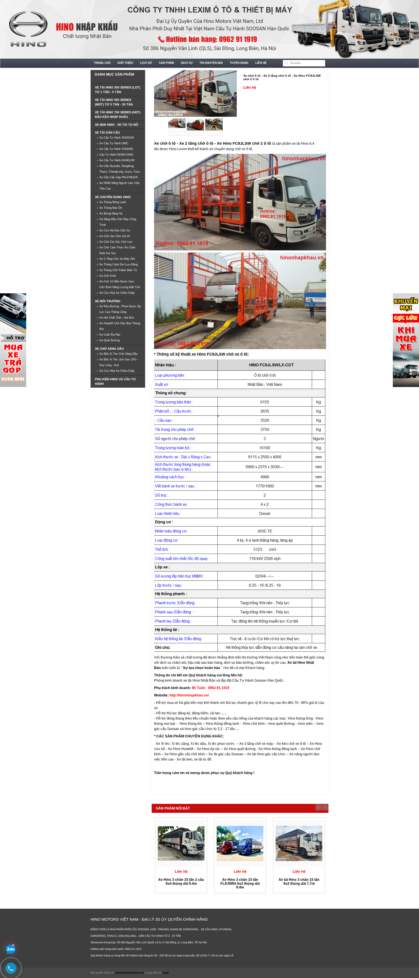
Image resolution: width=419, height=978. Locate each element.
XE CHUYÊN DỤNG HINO (113, 197)
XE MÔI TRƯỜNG (107, 301)
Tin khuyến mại (211, 63)
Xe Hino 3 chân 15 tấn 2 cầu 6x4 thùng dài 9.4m (181, 881)
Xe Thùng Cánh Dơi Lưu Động (118, 264)
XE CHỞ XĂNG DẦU (109, 348)
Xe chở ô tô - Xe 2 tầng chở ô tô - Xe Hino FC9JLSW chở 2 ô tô (282, 77)
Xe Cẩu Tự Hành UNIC (113, 143)
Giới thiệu (125, 63)
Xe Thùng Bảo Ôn (110, 207)
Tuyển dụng (239, 63)
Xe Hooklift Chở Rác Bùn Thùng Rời (119, 326)
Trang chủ (102, 63)
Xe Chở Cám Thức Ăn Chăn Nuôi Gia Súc (117, 250)
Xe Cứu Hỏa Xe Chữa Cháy (117, 292)
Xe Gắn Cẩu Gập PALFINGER (118, 177)
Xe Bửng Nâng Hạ (110, 213)
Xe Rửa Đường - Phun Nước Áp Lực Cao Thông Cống (120, 309)
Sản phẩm (166, 63)
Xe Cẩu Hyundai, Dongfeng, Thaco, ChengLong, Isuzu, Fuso (119, 168)
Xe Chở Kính (107, 275)
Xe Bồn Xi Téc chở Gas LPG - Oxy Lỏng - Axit (118, 362)
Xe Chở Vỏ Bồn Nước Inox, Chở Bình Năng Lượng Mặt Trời (119, 284)
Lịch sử (146, 63)
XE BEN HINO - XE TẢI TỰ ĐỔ (116, 124)
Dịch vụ (186, 63)
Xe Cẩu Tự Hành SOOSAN (116, 137)
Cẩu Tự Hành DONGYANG (116, 154)
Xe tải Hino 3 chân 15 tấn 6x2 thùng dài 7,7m (299, 881)
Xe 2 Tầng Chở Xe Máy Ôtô (117, 258)
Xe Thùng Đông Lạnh (112, 202)
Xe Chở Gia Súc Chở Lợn (115, 241)
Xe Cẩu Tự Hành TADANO (116, 149)
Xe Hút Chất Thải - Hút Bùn (116, 317)
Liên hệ (261, 63)
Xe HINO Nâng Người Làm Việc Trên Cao (119, 185)
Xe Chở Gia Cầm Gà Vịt (114, 236)
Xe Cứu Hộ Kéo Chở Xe (114, 230)
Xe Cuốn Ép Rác (109, 334)
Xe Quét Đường (109, 340)
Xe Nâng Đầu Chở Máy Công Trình (117, 221)
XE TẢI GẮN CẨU (107, 132)
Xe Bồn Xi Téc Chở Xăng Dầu (118, 353)
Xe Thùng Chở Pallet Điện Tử (118, 270)
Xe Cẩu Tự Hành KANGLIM (116, 160)
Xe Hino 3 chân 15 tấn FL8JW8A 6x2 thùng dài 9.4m (240, 883)
